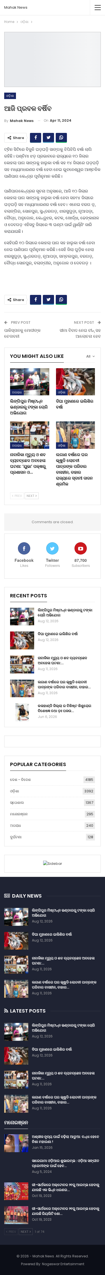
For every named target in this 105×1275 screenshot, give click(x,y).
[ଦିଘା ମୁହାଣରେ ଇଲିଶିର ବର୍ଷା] (75, 382)
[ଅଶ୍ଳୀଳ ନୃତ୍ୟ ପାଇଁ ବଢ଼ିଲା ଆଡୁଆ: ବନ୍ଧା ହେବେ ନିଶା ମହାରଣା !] (16, 1143)
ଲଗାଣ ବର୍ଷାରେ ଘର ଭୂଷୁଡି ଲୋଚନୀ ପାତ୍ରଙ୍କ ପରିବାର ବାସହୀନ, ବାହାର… (64, 684)
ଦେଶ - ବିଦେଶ (20, 779)
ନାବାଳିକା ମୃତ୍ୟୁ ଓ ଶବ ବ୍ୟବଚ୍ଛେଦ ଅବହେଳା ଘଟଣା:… (62, 660)
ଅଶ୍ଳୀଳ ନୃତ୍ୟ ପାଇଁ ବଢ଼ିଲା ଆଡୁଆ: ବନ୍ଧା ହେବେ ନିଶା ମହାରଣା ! (65, 1139)
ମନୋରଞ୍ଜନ (19, 814)
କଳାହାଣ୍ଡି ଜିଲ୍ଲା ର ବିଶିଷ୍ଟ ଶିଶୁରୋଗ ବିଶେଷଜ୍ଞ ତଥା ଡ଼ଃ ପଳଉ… (64, 708)
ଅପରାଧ (17, 392)
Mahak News (15, 7)
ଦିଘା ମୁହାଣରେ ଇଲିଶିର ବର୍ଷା (58, 634)
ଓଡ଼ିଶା (10, 95)
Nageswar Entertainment (63, 1264)
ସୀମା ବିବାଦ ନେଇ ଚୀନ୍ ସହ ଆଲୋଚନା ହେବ (80, 333)
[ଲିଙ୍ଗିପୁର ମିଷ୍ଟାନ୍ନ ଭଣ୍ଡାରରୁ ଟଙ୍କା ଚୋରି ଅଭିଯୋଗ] (29, 382)
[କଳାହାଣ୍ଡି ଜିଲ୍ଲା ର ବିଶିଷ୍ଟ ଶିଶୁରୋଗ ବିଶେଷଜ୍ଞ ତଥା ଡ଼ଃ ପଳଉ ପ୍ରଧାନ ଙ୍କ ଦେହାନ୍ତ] (22, 712)
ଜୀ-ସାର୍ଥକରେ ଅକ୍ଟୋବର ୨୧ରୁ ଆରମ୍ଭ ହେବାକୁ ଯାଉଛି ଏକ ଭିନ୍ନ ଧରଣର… (65, 1187)
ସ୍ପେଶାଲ (17, 802)
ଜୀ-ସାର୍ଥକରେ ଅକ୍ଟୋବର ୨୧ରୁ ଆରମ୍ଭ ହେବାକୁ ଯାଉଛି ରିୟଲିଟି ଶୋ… (65, 1211)
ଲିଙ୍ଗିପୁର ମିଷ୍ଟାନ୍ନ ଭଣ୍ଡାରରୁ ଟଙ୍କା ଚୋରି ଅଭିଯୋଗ (65, 612)
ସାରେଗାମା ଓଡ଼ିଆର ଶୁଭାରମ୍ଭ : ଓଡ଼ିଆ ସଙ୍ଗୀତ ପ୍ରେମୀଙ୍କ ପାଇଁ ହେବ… (65, 1163)
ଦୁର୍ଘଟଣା (16, 837)
